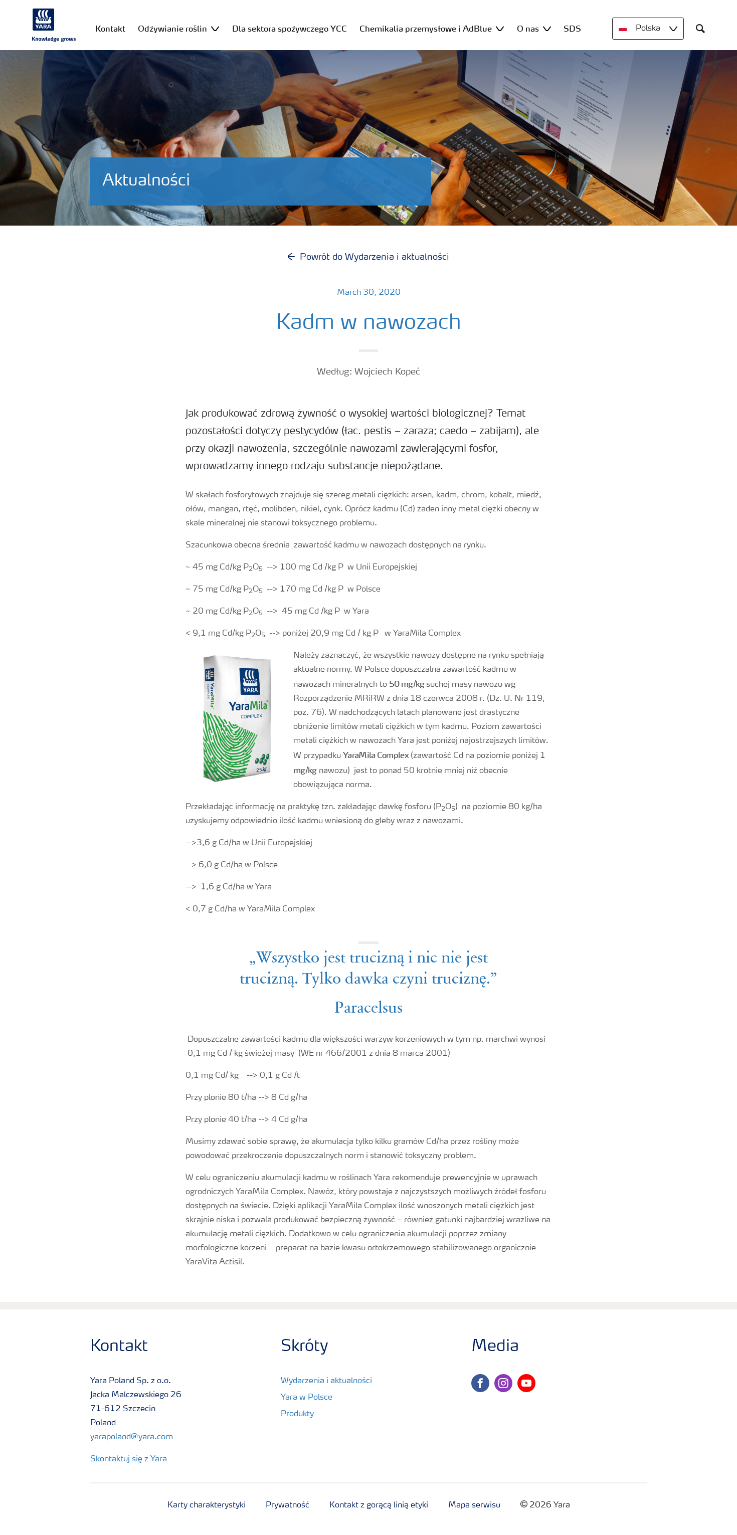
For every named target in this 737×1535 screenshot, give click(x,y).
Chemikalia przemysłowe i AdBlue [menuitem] (425, 29)
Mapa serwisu (474, 1505)
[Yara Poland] (54, 25)
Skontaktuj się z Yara (128, 1459)
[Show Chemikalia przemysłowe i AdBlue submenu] (500, 28)
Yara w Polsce (306, 1398)
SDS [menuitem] (572, 29)
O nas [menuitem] (528, 29)
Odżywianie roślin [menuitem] (172, 29)
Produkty (297, 1414)
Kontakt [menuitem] (110, 29)
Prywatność (287, 1505)
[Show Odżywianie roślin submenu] (215, 28)
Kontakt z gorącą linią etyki (378, 1505)
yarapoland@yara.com (131, 1437)
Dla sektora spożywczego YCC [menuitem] (289, 29)
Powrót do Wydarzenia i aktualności (374, 257)
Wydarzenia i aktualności (326, 1381)
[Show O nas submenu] (547, 28)
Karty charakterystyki (206, 1505)
